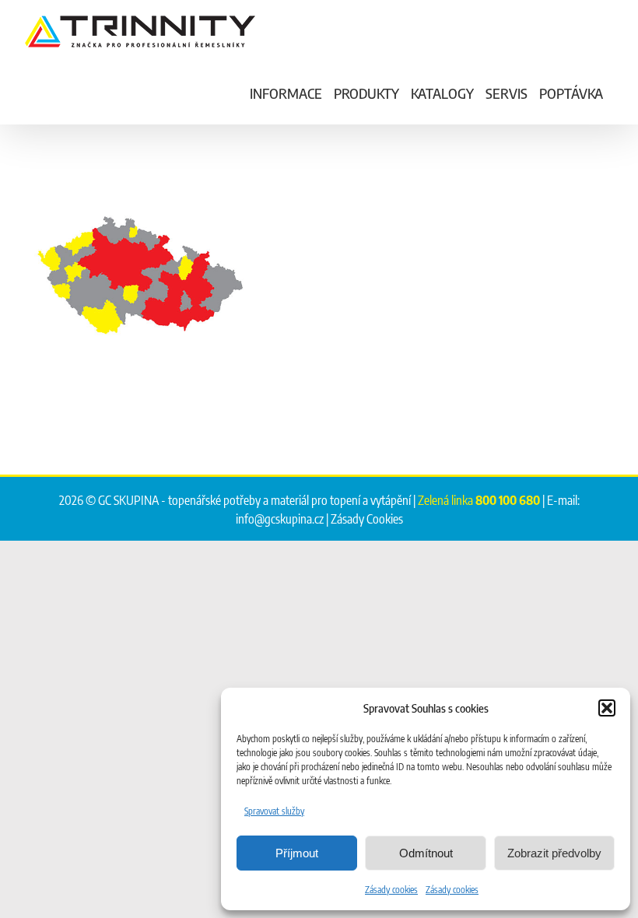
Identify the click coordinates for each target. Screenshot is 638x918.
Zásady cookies (391, 889)
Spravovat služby (274, 811)
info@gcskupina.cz (280, 519)
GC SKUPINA (128, 500)
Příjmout (296, 853)
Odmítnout (426, 853)
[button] (607, 708)
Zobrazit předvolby (554, 853)
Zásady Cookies (367, 519)
